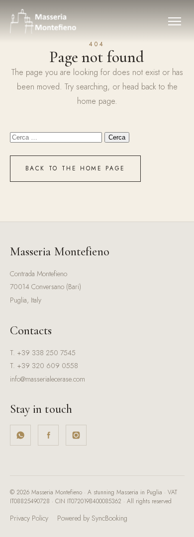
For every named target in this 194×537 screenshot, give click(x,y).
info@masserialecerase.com (47, 379)
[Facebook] (48, 435)
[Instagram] (76, 435)
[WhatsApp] (20, 435)
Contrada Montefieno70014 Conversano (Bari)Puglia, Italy (45, 287)
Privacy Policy (29, 518)
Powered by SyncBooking (92, 518)
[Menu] (174, 21)
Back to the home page (75, 168)
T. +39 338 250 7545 (43, 353)
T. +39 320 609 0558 (44, 366)
